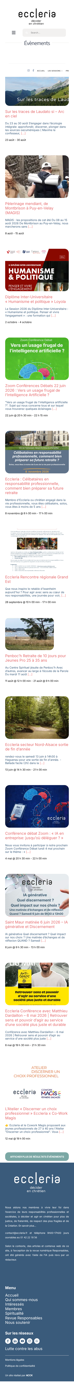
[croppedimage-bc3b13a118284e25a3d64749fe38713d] (37, 157)
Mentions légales (14, 1359)
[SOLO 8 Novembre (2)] (37, 432)
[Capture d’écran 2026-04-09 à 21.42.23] (37, 1062)
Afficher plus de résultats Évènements (37, 1156)
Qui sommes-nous (21, 1299)
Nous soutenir (17, 1322)
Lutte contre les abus (24, 1348)
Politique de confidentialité (20, 1365)
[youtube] (22, 1341)
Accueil (11, 1295)
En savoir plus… (27, 1225)
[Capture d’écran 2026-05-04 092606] (37, 698)
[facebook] (8, 1341)
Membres (13, 1309)
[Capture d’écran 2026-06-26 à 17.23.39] (37, 65)
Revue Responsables (23, 1318)
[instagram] (29, 1341)
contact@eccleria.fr (17, 1232)
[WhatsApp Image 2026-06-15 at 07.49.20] (37, 339)
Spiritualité (14, 1313)
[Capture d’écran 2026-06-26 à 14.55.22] (37, 250)
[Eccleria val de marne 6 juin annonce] (37, 876)
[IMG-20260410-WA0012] (37, 964)
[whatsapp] (37, 1341)
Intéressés (14, 1304)
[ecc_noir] (37, 5)
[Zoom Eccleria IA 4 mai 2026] (37, 787)
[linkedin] (15, 1341)
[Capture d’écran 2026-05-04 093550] (29, 619)
